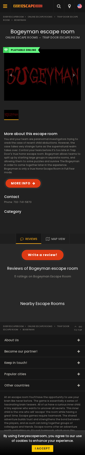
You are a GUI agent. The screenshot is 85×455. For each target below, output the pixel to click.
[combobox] (69, 6)
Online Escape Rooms (40, 16)
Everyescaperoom (13, 16)
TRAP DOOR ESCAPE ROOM (61, 38)
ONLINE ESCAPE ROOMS (21, 38)
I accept (42, 448)
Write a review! (42, 255)
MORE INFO (20, 183)
